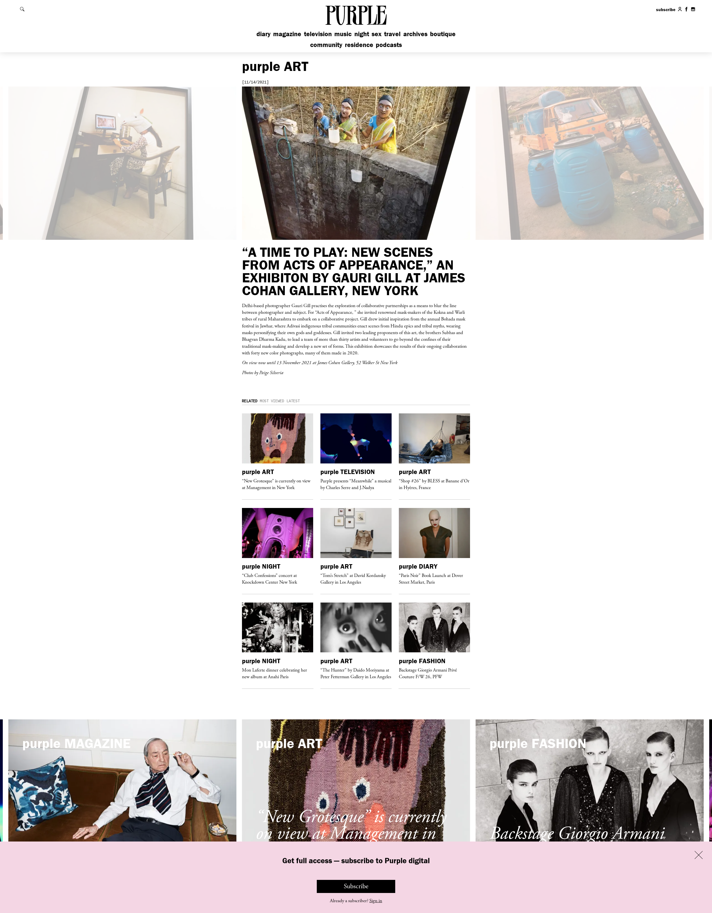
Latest (293, 401)
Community (326, 45)
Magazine (287, 34)
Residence (359, 45)
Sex (377, 34)
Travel (392, 34)
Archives (415, 34)
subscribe (666, 9)
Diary (263, 34)
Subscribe (356, 886)
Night (361, 34)
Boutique (443, 34)
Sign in (375, 901)
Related (250, 401)
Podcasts (389, 45)
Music (343, 34)
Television (318, 34)
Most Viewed (272, 401)
